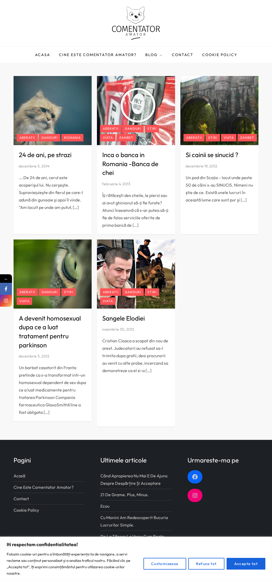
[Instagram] (6, 301)
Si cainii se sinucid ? (212, 155)
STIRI (151, 128)
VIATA (108, 138)
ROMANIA (72, 138)
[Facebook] (6, 289)
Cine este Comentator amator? (98, 54)
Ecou (104, 506)
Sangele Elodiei (123, 318)
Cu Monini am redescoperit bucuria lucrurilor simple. (134, 521)
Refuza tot (206, 563)
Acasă (19, 475)
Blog (151, 54)
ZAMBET (126, 138)
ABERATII (27, 138)
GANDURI (49, 138)
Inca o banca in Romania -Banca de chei (130, 163)
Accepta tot (246, 563)
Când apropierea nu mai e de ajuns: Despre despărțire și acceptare (134, 479)
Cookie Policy (219, 54)
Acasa (42, 54)
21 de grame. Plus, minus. (124, 494)
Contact (182, 54)
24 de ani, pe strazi (45, 155)
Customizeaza (164, 563)
